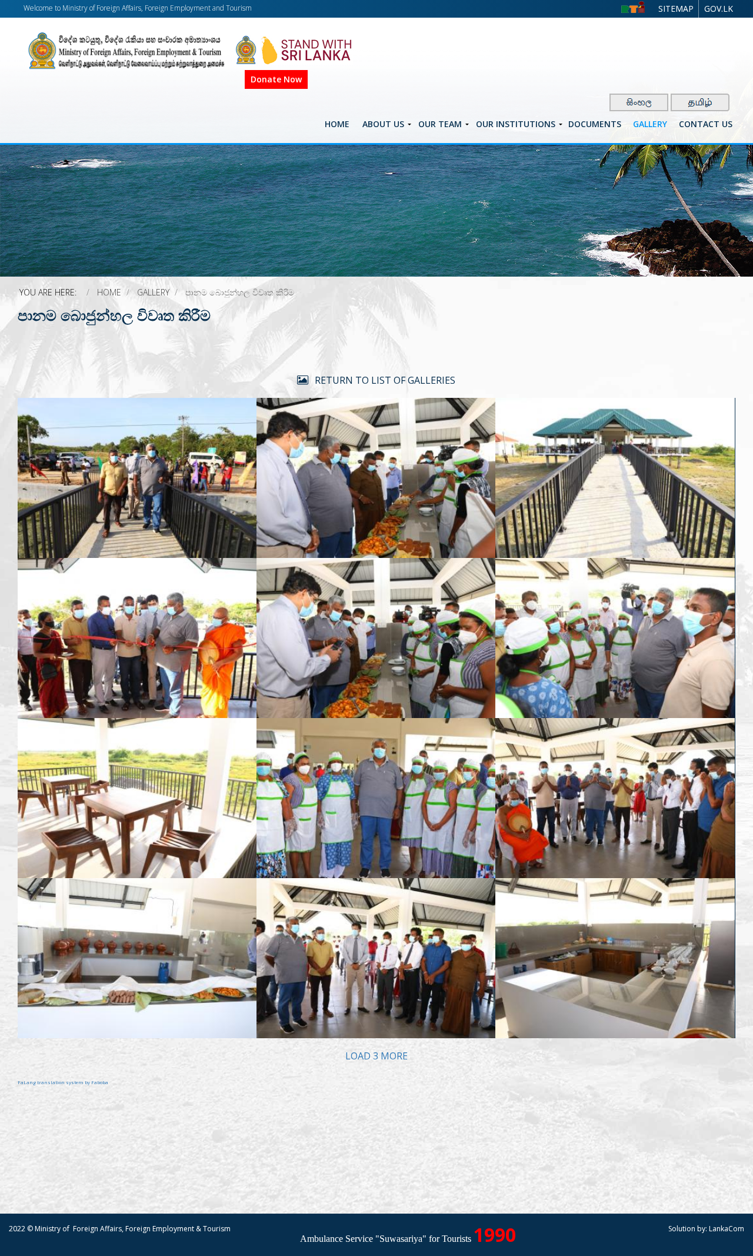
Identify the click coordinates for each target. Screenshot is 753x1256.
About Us (383, 123)
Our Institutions (515, 123)
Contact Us (705, 123)
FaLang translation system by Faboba (63, 1082)
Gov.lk (718, 8)
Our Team (440, 123)
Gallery (650, 123)
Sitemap (676, 8)
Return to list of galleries (383, 380)
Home (337, 123)
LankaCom (726, 1229)
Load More (376, 1055)
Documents (594, 123)
